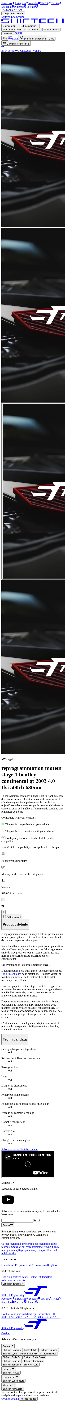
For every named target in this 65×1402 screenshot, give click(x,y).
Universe (7, 33)
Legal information (40, 1314)
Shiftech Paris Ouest (34, 1357)
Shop (55, 1265)
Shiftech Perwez (11, 1372)
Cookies (5, 1314)
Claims (44, 1276)
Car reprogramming (12, 1243)
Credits (5, 1333)
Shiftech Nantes (48, 1353)
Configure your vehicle (17, 43)
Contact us (34, 1276)
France (6, 1346)
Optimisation (9, 26)
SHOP (19, 33)
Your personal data (20, 1314)
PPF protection (22, 1265)
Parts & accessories (13, 29)
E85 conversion (28, 26)
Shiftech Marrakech (12, 1388)
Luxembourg (9, 1377)
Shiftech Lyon (10, 1353)
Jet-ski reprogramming (30, 1246)
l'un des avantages (11, 973)
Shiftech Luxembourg (13, 1380)
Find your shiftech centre (15, 1276)
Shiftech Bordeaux (12, 1350)
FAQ (4, 9)
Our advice (7, 1265)
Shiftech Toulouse (12, 1364)
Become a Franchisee (15, 1280)
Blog (49, 1265)
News (18, 9)
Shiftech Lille (30, 1350)
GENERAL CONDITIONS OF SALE (38, 1317)
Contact (11, 9)
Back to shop (8, 50)
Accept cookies (28, 1398)
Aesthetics (34, 29)
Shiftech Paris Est (12, 1357)
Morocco (7, 1385)
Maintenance (51, 29)
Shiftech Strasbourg (33, 1361)
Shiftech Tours (31, 1364)
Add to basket (13, 917)
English (12, 13)
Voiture (37, 50)
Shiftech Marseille (28, 1353)
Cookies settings (10, 1398)
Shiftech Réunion (11, 1361)
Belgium (7, 1369)
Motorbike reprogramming (37, 1243)
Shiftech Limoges (48, 1350)
